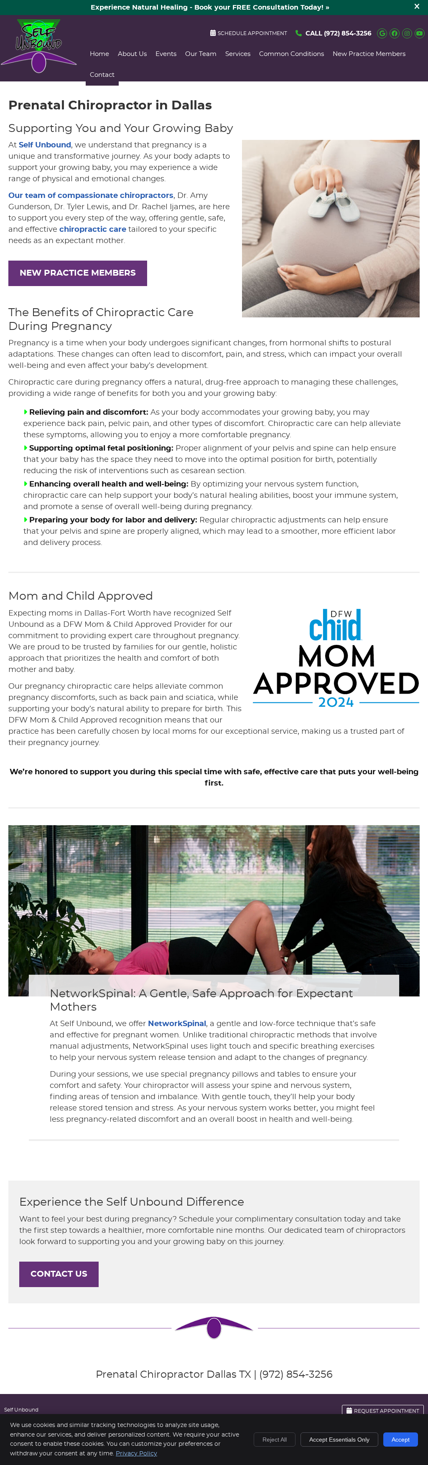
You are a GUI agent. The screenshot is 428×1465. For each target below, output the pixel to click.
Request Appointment (386, 1411)
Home (99, 54)
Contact (102, 75)
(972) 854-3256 (348, 33)
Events (165, 54)
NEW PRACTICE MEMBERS (78, 273)
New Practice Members (369, 54)
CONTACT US (59, 1274)
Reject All (274, 1439)
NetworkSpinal (177, 1024)
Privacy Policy (136, 1454)
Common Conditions (291, 54)
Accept (401, 1439)
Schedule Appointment (252, 33)
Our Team (201, 54)
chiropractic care (92, 229)
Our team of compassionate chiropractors (90, 196)
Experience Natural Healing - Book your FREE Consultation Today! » (210, 7)
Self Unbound (45, 145)
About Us (132, 54)
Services (237, 54)
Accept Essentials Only (339, 1439)
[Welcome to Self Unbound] (39, 71)
